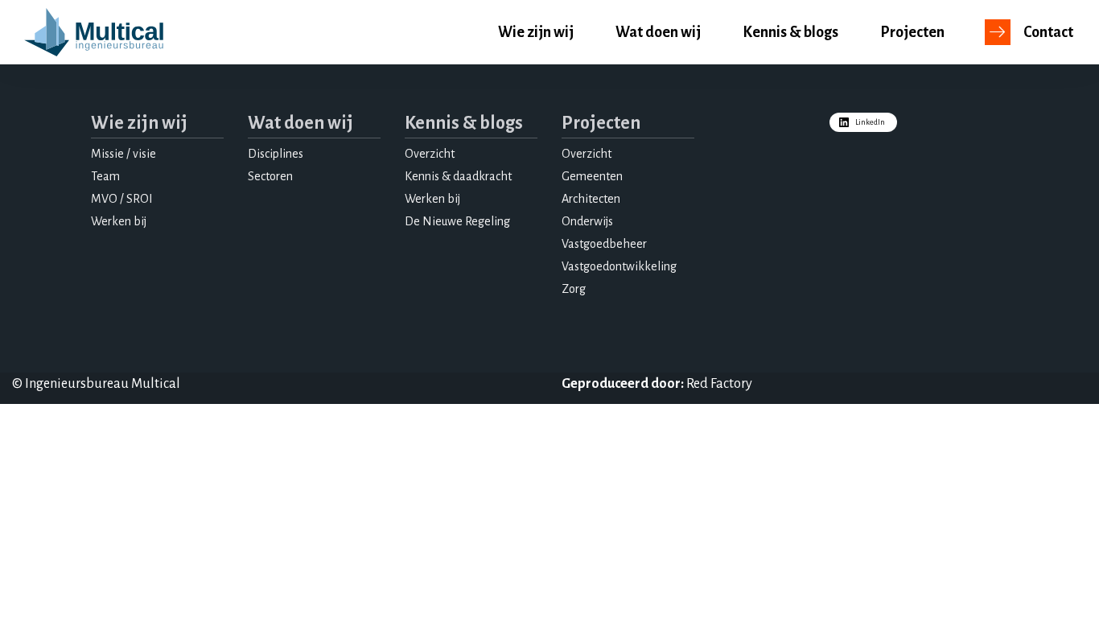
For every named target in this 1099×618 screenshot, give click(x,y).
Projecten (912, 32)
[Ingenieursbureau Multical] (93, 32)
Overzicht (430, 153)
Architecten (591, 198)
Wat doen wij (658, 32)
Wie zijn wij (536, 32)
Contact (1048, 32)
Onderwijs (587, 221)
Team (105, 176)
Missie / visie (123, 153)
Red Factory (719, 384)
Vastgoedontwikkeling (619, 266)
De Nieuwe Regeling (457, 221)
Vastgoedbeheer (604, 243)
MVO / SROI (122, 198)
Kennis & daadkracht (458, 176)
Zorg (574, 288)
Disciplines (275, 153)
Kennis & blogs (790, 32)
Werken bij (118, 221)
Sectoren (270, 176)
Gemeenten (592, 176)
